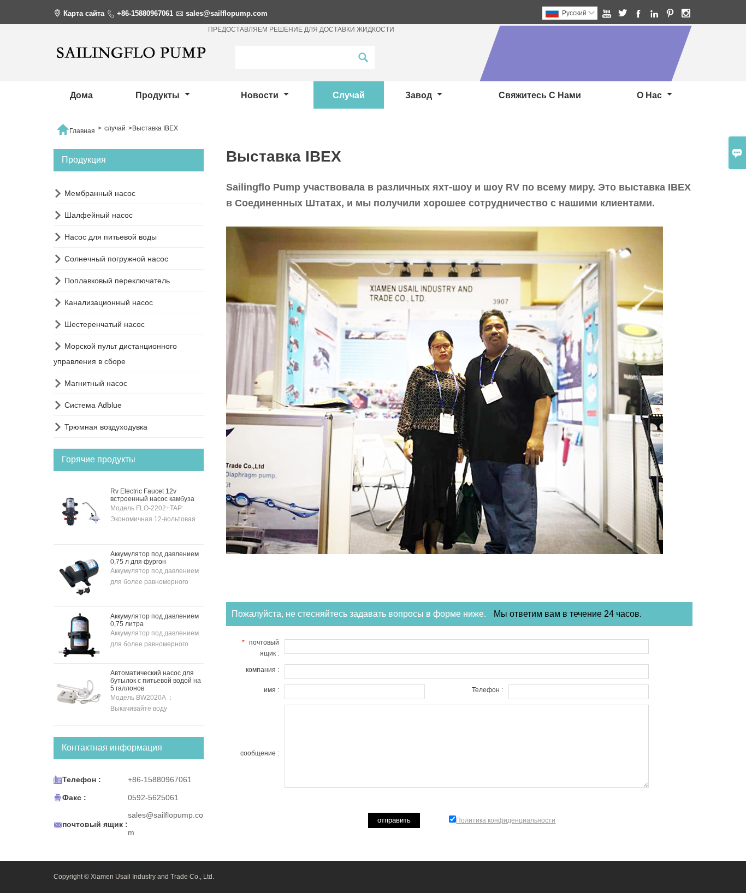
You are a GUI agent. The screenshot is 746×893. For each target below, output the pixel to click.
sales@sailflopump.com (227, 13)
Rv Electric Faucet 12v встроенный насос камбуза (152, 495)
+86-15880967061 (145, 13)
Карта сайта (83, 13)
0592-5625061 (153, 797)
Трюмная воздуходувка (105, 426)
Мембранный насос (99, 193)
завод (419, 95)
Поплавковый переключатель (117, 280)
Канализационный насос (108, 302)
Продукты (158, 95)
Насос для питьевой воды (110, 237)
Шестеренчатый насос (104, 324)
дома (81, 95)
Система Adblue (93, 405)
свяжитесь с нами (540, 95)
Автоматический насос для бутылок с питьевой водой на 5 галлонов (155, 680)
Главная (75, 128)
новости (261, 95)
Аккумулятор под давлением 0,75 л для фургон (154, 557)
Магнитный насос (95, 383)
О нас (650, 95)
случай (349, 95)
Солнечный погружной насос (116, 258)
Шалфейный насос (98, 215)
